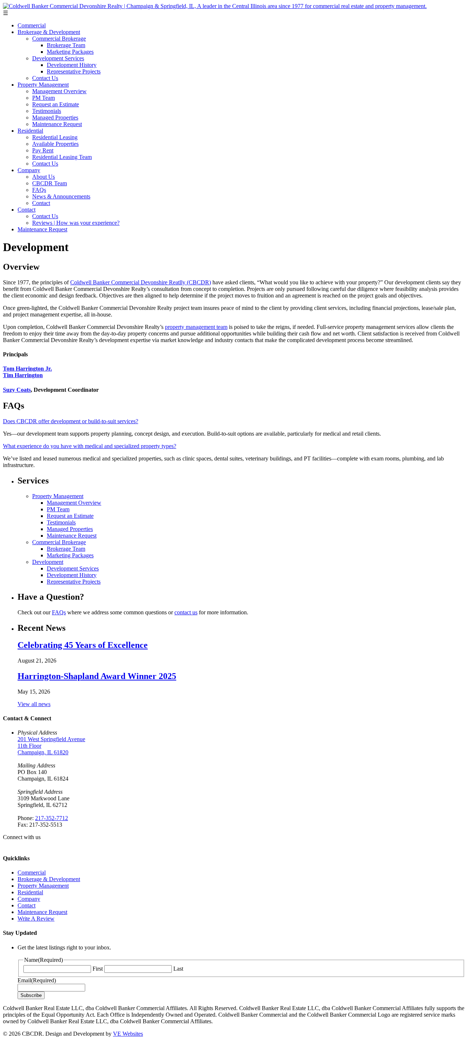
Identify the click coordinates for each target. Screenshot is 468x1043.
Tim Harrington (23, 375)
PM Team (43, 98)
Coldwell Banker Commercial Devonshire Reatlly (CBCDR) (140, 282)
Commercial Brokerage (59, 38)
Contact (41, 203)
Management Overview (59, 91)
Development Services (58, 58)
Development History (72, 65)
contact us (185, 612)
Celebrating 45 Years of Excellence (83, 645)
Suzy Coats (17, 390)
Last (178, 969)
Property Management (43, 84)
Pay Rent (42, 150)
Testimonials (46, 111)
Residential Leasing (55, 137)
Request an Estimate (55, 104)
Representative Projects (74, 71)
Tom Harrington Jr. (27, 368)
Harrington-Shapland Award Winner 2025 (97, 676)
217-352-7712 (51, 818)
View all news (34, 704)
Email (37, 980)
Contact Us (45, 78)
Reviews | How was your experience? (76, 223)
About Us (43, 177)
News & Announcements (61, 196)
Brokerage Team (66, 45)
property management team (196, 327)
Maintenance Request (57, 124)
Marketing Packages (70, 52)
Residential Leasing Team (62, 157)
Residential (30, 131)
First (98, 969)
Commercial (32, 25)
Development (47, 562)
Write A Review (36, 918)
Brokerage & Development (49, 32)
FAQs (39, 190)
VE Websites (128, 1034)
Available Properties (55, 144)
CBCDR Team (49, 183)
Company (29, 170)
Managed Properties (55, 117)
